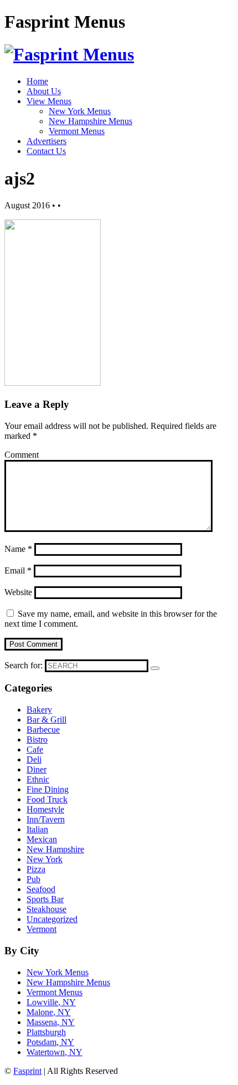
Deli (34, 759)
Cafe (35, 749)
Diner (36, 769)
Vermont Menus (77, 131)
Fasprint (27, 1071)
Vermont (41, 929)
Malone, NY (49, 1012)
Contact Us (46, 151)
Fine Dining (48, 789)
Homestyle (45, 809)
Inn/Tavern (46, 819)
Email (18, 570)
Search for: (23, 665)
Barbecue (43, 729)
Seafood (41, 889)
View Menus (49, 101)
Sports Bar (45, 899)
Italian (37, 829)
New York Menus (80, 111)
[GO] (155, 668)
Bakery (39, 709)
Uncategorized (52, 919)
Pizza (36, 869)
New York (45, 859)
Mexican (42, 839)
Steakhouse (46, 909)
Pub (33, 879)
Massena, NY (51, 1022)
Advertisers (46, 141)
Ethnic (38, 779)
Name (18, 549)
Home (37, 81)
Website (18, 592)
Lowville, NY (51, 1002)
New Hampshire (55, 849)
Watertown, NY (54, 1052)
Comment (21, 454)
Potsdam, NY (50, 1042)
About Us (44, 91)
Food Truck (47, 799)
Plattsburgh (46, 1032)
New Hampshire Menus (90, 121)
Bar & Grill (46, 719)
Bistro (37, 739)
